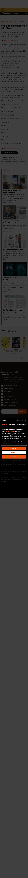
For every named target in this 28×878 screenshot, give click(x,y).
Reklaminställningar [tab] (22, 424)
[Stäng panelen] (25, 420)
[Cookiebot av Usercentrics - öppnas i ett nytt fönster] (17, 420)
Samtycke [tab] (4, 424)
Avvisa (14, 456)
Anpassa (13, 452)
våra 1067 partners (10, 431)
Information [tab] (12, 424)
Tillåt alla (14, 448)
